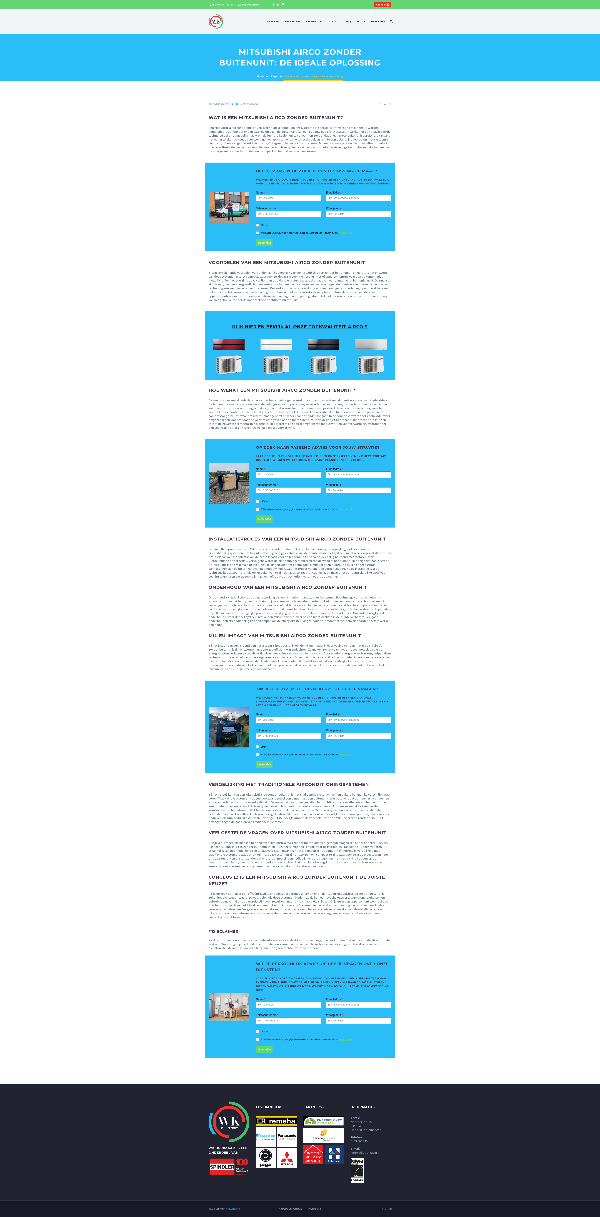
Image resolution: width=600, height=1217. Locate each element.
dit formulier (237, 917)
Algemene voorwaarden (290, 1209)
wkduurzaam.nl (233, 1208)
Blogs (360, 21)
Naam (260, 192)
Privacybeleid (345, 233)
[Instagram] (283, 4)
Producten (292, 21)
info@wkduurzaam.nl (251, 4)
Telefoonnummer (267, 208)
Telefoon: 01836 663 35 (222, 4)
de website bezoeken (356, 913)
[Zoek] (391, 21)
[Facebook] (273, 4)
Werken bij (381, 4)
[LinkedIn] (278, 4)
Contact (334, 21)
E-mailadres (334, 192)
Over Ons (273, 21)
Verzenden (264, 242)
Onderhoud (314, 21)
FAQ (348, 21)
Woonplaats (334, 208)
